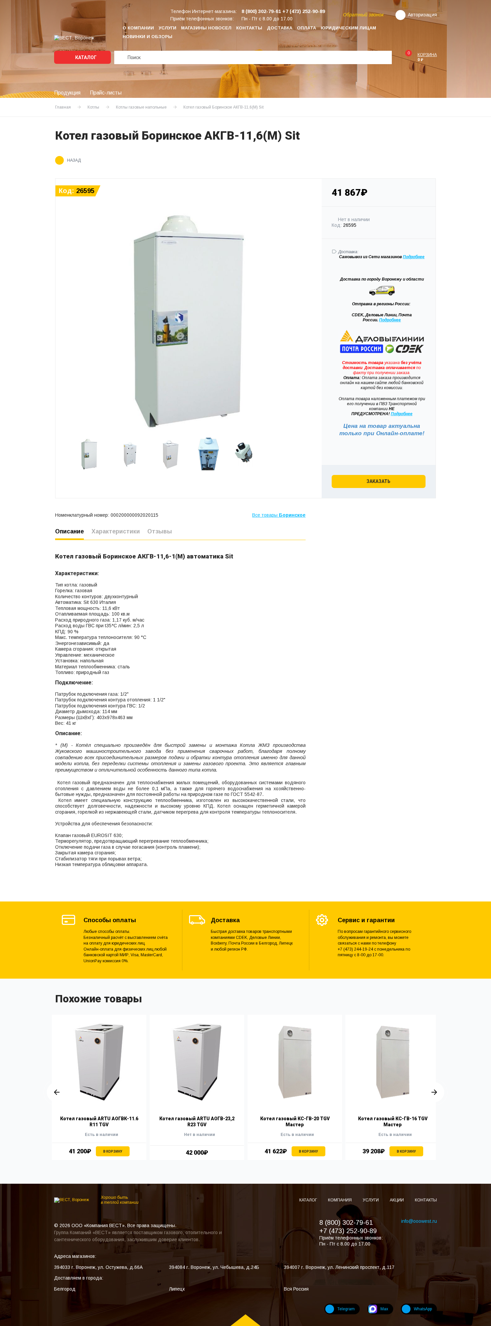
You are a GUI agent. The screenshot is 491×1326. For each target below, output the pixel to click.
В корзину (112, 1151)
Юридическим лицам (348, 27)
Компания (340, 1200)
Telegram (346, 1309)
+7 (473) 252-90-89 (348, 1230)
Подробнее (390, 320)
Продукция (67, 93)
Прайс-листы (106, 93)
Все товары (279, 515)
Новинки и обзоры (147, 36)
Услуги (167, 27)
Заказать (378, 481)
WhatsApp (423, 1309)
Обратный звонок (363, 14)
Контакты (249, 27)
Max (384, 1309)
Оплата (306, 27)
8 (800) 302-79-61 (346, 1222)
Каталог (85, 57)
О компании (138, 27)
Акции (397, 1200)
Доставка (279, 27)
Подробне (412, 257)
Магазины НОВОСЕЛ (206, 27)
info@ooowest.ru (419, 1221)
